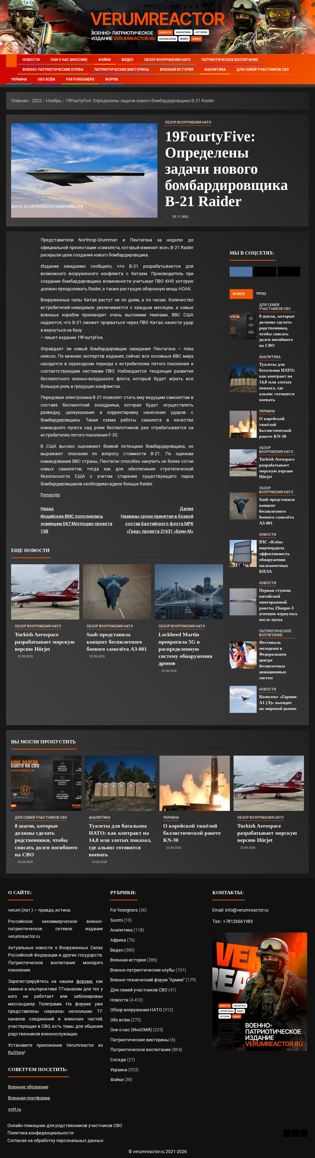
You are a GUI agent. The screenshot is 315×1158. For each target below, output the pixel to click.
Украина (19, 79)
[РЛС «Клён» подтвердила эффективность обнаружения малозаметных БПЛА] (243, 553)
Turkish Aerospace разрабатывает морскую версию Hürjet (45, 641)
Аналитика (215, 69)
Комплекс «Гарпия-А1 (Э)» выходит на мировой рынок (278, 702)
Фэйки (104, 60)
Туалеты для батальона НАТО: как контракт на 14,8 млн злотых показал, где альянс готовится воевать (277, 382)
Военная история (176, 69)
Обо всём (46, 79)
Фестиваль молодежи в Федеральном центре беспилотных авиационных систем (272, 660)
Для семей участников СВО (262, 69)
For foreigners (80, 79)
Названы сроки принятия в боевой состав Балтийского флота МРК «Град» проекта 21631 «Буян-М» (157, 520)
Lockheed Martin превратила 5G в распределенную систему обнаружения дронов (185, 648)
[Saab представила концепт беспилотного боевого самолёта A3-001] (117, 592)
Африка (118, 940)
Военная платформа (29, 1098)
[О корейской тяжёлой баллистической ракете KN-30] (243, 424)
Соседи (118, 1059)
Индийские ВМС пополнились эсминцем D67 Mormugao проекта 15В (76, 520)
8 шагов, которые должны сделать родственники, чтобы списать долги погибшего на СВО (46, 840)
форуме (84, 981)
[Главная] (11, 60)
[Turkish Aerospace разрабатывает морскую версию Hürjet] (45, 592)
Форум (111, 79)
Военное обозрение (28, 1086)
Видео (127, 60)
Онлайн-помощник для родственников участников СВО (64, 1125)
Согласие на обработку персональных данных (55, 1140)
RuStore (16, 1052)
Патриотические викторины (121, 69)
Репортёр (50, 494)
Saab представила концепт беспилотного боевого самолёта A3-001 (117, 641)
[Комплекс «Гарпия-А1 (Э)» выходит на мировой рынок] (243, 699)
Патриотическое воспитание (230, 60)
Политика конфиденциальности (40, 1132)
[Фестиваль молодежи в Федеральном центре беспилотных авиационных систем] (243, 654)
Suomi (116, 920)
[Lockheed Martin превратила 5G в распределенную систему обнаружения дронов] (189, 592)
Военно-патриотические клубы (53, 69)
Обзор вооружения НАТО (167, 60)
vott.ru (14, 1109)
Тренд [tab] (261, 293)
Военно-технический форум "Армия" (147, 979)
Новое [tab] (239, 294)
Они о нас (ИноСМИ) (68, 60)
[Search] (304, 69)
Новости (31, 60)
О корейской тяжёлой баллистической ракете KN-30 (192, 833)
